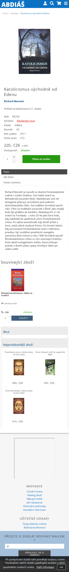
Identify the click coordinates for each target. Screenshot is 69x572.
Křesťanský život (26, 121)
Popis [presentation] (6, 171)
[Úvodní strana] (13, 4)
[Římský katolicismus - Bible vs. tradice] (17, 280)
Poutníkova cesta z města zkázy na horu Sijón (19, 353)
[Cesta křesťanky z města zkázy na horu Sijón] (18, 406)
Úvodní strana (34, 491)
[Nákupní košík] (59, 4)
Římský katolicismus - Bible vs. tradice (17, 294)
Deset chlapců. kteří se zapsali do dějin (50, 353)
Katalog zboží (34, 495)
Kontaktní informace (34, 510)
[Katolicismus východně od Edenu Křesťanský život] (34, 51)
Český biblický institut (35, 524)
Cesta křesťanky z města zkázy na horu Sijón (18, 392)
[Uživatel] (45, 4)
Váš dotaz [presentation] (9, 177)
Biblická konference (34, 527)
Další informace (45, 567)
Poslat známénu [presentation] (12, 182)
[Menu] (66, 3)
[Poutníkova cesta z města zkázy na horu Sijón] (19, 367)
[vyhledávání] (51, 4)
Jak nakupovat (34, 502)
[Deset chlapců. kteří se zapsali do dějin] (50, 367)
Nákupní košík (34, 499)
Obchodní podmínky (34, 506)
